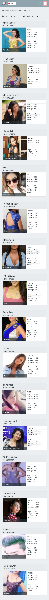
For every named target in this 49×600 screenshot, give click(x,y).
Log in (41, 3)
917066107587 (8, 98)
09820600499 (8, 170)
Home (4, 10)
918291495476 (9, 62)
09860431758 (9, 279)
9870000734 (8, 496)
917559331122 (9, 569)
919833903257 (8, 460)
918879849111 (8, 243)
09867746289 (9, 351)
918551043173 (9, 207)
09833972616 (8, 26)
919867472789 (9, 134)
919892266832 (8, 315)
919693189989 (8, 388)
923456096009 (8, 532)
